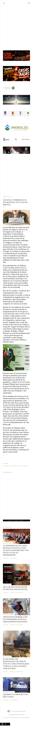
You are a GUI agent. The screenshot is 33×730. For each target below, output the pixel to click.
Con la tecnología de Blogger (18, 711)
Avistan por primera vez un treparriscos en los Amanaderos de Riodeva (15, 619)
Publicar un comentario (16, 592)
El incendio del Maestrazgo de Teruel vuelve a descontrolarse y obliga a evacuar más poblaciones (16, 664)
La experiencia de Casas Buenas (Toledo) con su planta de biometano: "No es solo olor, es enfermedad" (16, 550)
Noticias (25, 465)
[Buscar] (29, 3)
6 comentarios (14, 700)
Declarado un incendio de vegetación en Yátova (15, 588)
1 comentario (13, 558)
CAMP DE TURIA (13, 465)
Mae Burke (22, 714)
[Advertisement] (16, 28)
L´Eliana (20, 465)
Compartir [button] (6, 463)
